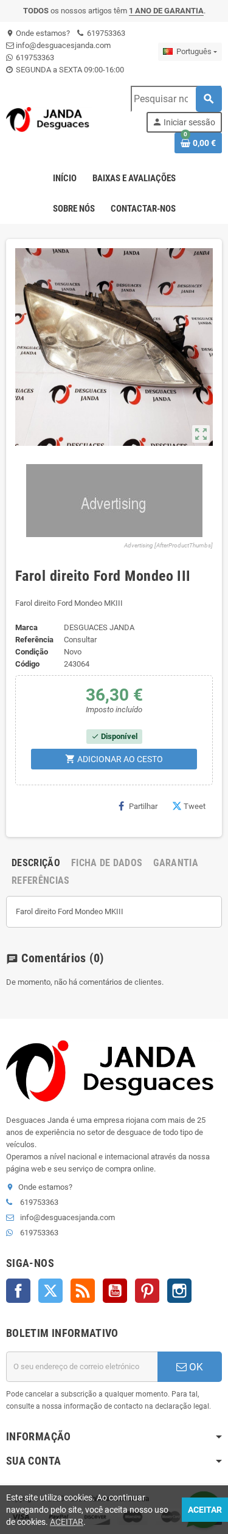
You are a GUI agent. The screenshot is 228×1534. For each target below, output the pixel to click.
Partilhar (143, 806)
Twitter (50, 1291)
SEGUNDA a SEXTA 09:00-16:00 (69, 69)
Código (27, 663)
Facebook (18, 1291)
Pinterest (147, 1291)
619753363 (105, 33)
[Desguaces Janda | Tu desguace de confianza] (49, 118)
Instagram (179, 1291)
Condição (31, 651)
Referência (34, 639)
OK (195, 1367)
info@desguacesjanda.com (62, 45)
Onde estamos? (38, 33)
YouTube (115, 1291)
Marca (26, 627)
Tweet (195, 806)
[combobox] (176, 99)
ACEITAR (66, 1522)
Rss (83, 1291)
